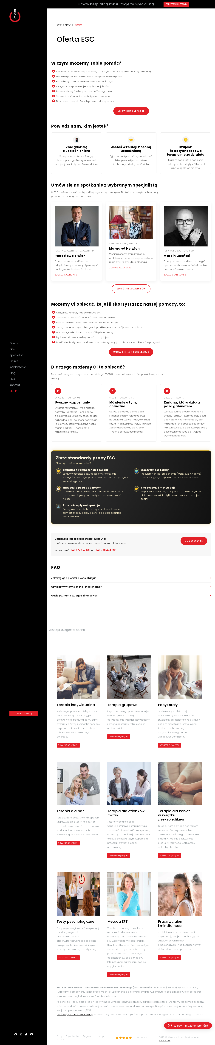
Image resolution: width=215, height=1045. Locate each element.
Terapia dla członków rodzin (125, 813)
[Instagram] (21, 1034)
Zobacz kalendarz (66, 274)
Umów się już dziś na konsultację (75, 1014)
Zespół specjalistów (131, 288)
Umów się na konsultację (131, 351)
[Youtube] (31, 1034)
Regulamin (89, 1036)
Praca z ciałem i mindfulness (171, 923)
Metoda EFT (117, 921)
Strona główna (65, 25)
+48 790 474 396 (106, 550)
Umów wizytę (194, 540)
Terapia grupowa (122, 705)
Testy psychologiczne (75, 921)
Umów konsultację (131, 111)
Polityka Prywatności (68, 1036)
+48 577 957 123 (80, 550)
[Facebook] (15, 1034)
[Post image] (78, 677)
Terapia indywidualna (76, 705)
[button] (188, 1025)
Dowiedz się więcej (67, 745)
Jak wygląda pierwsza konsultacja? (73, 578)
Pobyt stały (168, 705)
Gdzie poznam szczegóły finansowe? (74, 595)
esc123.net (164, 1040)
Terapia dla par (70, 811)
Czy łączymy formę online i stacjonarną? (76, 586)
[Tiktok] (26, 1034)
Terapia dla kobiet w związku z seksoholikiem (174, 815)
